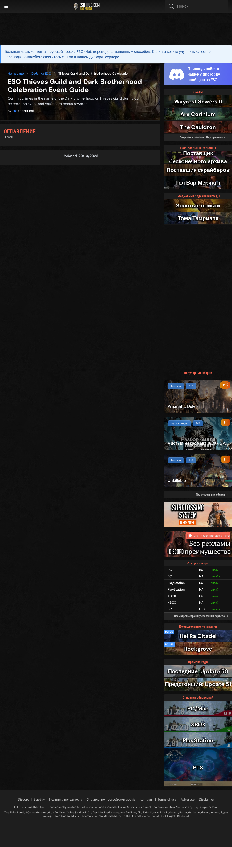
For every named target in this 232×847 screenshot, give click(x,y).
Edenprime (26, 111)
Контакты (146, 799)
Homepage (16, 73)
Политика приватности (66, 799)
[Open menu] (6, 6)
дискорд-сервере (104, 57)
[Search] (196, 6)
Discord (23, 799)
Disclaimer (206, 799)
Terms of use (167, 799)
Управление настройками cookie (111, 799)
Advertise (188, 799)
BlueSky (39, 799)
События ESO (41, 73)
